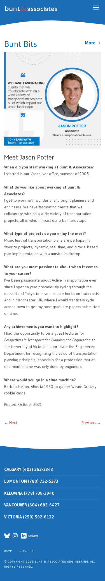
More (91, 43)
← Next (10, 422)
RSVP (8, 551)
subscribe (26, 551)
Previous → (91, 422)
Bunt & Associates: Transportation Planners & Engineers (32, 8)
